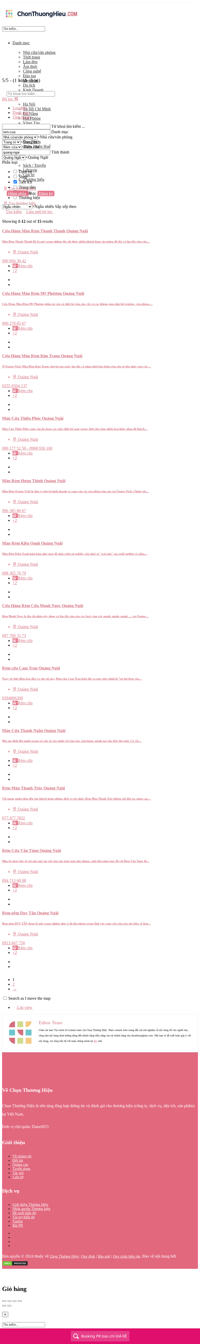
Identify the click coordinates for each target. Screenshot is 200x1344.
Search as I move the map (29, 998)
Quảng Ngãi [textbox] (37, 157)
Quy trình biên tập (126, 1256)
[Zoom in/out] (20, 1301)
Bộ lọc (8, 99)
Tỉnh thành (60, 152)
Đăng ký (46, 193)
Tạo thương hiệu (22, 203)
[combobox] (55, 137)
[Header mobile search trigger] (4, 208)
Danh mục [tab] (21, 112)
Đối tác (17, 1160)
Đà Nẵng (30, 113)
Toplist (17, 1221)
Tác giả (17, 1173)
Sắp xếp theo (65, 206)
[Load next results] (4, 226)
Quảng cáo (20, 1165)
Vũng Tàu (31, 123)
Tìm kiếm (14, 211)
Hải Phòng (32, 118)
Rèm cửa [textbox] (30, 147)
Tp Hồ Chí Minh (37, 109)
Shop (23, 177)
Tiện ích (25, 182)
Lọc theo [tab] (19, 108)
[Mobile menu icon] (100, 4)
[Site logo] (41, 19)
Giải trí (28, 175)
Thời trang (31, 57)
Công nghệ (32, 71)
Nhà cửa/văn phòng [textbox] (55, 137)
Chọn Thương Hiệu (64, 1256)
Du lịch (29, 85)
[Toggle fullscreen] (14, 1301)
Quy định (88, 1256)
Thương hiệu (33, 179)
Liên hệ (18, 1177)
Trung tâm (27, 187)
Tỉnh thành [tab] (21, 117)
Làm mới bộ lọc (39, 211)
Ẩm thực (30, 66)
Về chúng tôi (22, 1156)
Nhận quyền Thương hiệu (31, 1209)
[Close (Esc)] (4, 1301)
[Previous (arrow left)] (4, 1306)
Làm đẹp (30, 62)
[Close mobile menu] (4, 34)
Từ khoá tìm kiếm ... (68, 126)
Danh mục (21, 43)
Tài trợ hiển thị (23, 1217)
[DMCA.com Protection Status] (15, 1265)
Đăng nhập (17, 193)
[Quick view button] (14, 279)
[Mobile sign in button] (4, 198)
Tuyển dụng (21, 1169)
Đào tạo (29, 76)
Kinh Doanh (33, 90)
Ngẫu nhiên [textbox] (43, 206)
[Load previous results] (4, 216)
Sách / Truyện (34, 165)
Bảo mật (104, 1256)
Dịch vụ (25, 171)
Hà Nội (29, 104)
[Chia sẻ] (9, 1301)
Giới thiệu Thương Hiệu (30, 1205)
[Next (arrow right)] (9, 1306)
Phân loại (9, 162)
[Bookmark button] (14, 284)
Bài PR (17, 1225)
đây (95, 1041)
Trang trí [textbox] (29, 142)
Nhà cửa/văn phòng (39, 52)
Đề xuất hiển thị (24, 1213)
